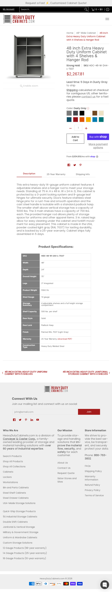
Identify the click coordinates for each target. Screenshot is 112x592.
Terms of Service (94, 495)
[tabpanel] (56, 208)
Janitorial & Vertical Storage (19, 527)
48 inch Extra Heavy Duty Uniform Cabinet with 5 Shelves (26, 373)
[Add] (86, 128)
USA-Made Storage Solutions (19, 503)
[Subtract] (70, 128)
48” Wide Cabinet (86, 33)
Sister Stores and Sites (67, 480)
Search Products (12, 456)
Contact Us (63, 468)
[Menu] (107, 19)
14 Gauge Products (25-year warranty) (25, 553)
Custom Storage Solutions (17, 542)
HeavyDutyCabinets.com (52, 578)
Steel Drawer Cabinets (16, 498)
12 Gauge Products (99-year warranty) (25, 548)
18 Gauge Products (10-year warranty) (24, 558)
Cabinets (8, 471)
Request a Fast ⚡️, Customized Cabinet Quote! (56, 3)
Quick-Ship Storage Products (19, 511)
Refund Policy (92, 485)
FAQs (88, 466)
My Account (8, 9)
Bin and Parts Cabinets (16, 487)
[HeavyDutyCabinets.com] (19, 19)
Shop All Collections (14, 466)
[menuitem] (97, 9)
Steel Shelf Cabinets (14, 492)
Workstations (10, 482)
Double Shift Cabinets (15, 522)
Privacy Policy (92, 490)
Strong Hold (73, 65)
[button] (69, 165)
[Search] (86, 9)
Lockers (7, 477)
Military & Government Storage (20, 532)
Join (89, 411)
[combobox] (52, 9)
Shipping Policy (93, 471)
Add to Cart (75, 138)
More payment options (98, 146)
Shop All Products (13, 461)
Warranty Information (91, 478)
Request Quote (66, 473)
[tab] (29, 174)
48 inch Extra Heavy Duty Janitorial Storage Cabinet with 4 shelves (85, 373)
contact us (88, 96)
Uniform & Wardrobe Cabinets (20, 537)
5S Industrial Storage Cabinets (20, 516)
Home (69, 33)
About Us (62, 462)
